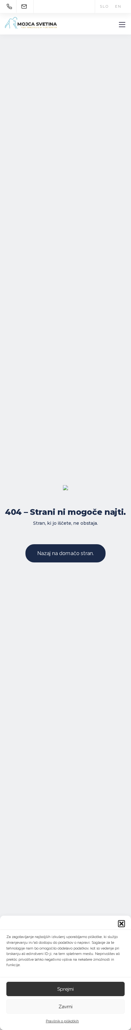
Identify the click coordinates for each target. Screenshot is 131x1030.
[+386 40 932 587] (10, 6)
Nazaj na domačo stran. (65, 553)
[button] (121, 923)
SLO (104, 6)
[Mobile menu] (122, 24)
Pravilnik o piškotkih (62, 1021)
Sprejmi (65, 989)
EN (118, 6)
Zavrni (65, 1007)
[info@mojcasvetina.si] (24, 6)
